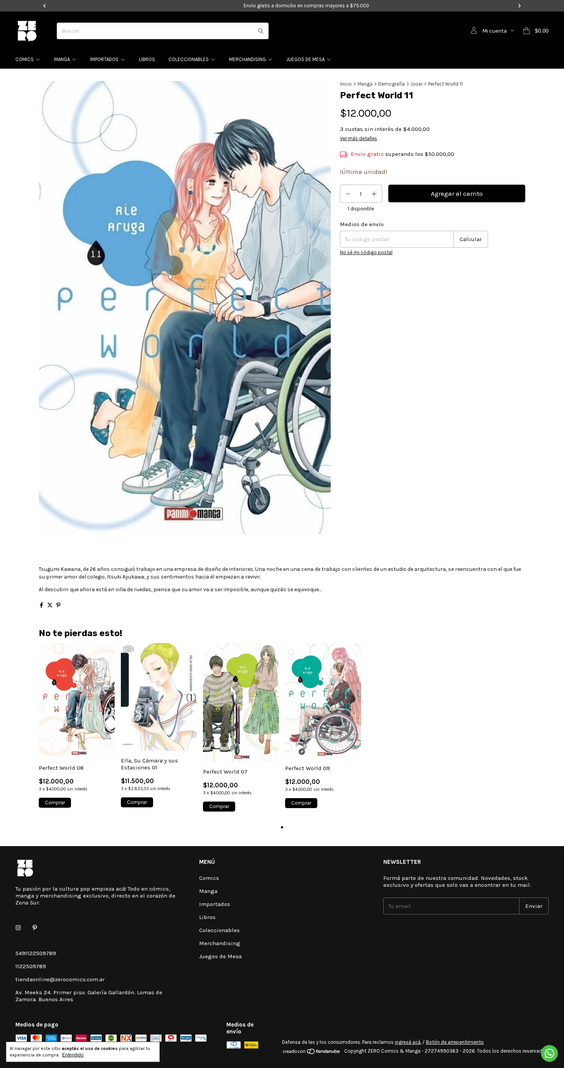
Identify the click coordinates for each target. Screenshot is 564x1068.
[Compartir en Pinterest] (58, 605)
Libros (147, 59)
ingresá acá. (408, 1042)
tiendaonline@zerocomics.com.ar (60, 979)
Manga (62, 59)
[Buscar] (261, 31)
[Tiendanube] (311, 1053)
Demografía (391, 84)
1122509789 (30, 966)
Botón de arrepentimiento (455, 1042)
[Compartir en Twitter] (50, 605)
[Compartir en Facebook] (41, 605)
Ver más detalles (358, 138)
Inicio (346, 84)
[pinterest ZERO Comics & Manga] (35, 927)
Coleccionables (188, 59)
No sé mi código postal (366, 253)
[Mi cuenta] (474, 30)
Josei (416, 84)
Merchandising (247, 59)
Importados (104, 59)
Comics (24, 59)
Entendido (73, 1055)
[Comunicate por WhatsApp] (549, 1053)
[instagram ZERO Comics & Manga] (18, 927)
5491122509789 (35, 953)
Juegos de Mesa (305, 59)
